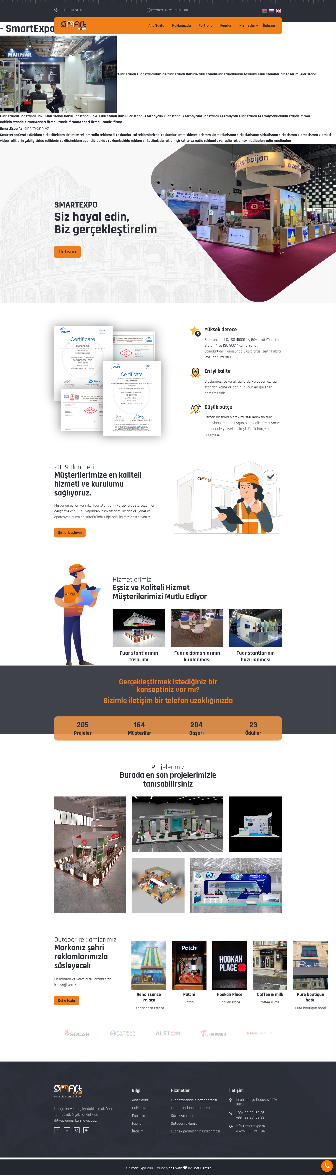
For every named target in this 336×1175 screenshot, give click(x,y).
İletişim (269, 25)
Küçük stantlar (182, 1115)
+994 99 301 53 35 (250, 1112)
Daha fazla (66, 1000)
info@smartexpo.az (250, 1126)
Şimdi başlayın (70, 532)
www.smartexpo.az (251, 1130)
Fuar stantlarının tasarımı (139, 656)
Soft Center (202, 1168)
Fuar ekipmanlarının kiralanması (197, 656)
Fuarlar (226, 25)
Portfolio (206, 25)
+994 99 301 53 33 (250, 1117)
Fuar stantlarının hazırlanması (255, 656)
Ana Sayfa (156, 25)
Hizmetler (247, 25)
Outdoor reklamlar (185, 1123)
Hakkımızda (181, 25)
